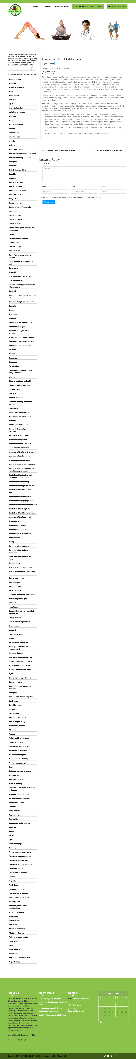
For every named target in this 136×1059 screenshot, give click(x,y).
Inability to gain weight (18, 598)
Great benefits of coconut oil (20, 416)
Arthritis (12, 141)
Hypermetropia (15, 586)
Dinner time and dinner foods (20, 322)
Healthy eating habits (17, 525)
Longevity (13, 630)
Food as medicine (16, 397)
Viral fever (13, 924)
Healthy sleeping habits (18, 529)
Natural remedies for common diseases (21, 687)
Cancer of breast (15, 211)
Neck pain (13, 692)
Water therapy (14, 949)
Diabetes (12, 318)
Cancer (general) (15, 203)
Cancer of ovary (15, 223)
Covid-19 (12, 272)
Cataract (12, 234)
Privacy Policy (73, 1009)
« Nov (100, 1022)
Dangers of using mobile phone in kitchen (22, 296)
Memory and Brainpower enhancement (18, 647)
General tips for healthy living (20, 412)
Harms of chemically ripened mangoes (20, 430)
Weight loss (13, 953)
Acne (11, 91)
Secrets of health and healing (20, 798)
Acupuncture (14, 95)
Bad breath (13, 166)
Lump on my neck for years (50, 998)
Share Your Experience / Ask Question (87, 6)
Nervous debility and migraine (21, 697)
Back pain (13, 161)
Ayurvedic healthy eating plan (21, 157)
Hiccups (12, 542)
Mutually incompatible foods (20, 669)
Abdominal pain (15, 79)
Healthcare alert (15, 521)
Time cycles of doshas (18, 872)
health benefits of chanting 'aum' (22, 452)
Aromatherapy (14, 137)
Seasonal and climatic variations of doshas (22, 789)
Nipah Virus (13, 701)
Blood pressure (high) (17, 190)
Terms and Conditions (76, 1011)
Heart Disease (14, 537)
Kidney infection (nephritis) (19, 622)
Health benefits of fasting (19, 481)
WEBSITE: (103, 187)
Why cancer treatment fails (19, 958)
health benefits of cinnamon (20, 456)
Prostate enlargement (17, 763)
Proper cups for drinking (18, 759)
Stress (11, 831)
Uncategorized (14, 901)
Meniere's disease (16, 653)
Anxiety (12, 128)
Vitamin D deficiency (17, 929)
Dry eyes (12, 349)
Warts (11, 945)
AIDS (11, 104)
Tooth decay (14, 885)
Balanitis (12, 174)
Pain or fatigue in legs (17, 721)
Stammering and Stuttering (19, 823)
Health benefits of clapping (19, 460)
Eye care (12, 393)
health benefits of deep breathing (22, 464)
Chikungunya (14, 242)
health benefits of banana (19, 448)
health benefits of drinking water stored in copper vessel (22, 469)
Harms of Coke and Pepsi (19, 435)
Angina (11, 120)
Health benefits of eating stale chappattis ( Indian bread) (21, 476)
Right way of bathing (17, 779)
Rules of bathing (15, 783)
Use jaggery (13, 916)
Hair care (12, 420)
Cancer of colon (15, 215)
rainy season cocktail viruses (50, 1008)
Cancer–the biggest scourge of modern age (21, 229)
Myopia (11, 674)
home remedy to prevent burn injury (21, 557)
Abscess (12, 83)
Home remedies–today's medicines (18, 551)
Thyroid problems (16, 868)
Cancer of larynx (15, 219)
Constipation (14, 268)
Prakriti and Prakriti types (19, 738)
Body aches (13, 199)
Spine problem (14, 815)
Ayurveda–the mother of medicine (22, 153)
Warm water (13, 941)
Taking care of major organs (20, 852)
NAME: (44, 187)
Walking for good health (18, 937)
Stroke (11, 835)
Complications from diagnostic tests (21, 262)
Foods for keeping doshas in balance (20, 402)
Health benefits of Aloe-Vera (20, 443)
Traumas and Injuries (17, 889)
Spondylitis (13, 819)
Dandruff (12, 291)
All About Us (46, 6)
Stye (10, 840)
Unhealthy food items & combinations (18, 907)
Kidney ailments (15, 617)
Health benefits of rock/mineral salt (23, 505)
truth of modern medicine (19, 897)
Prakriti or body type (17, 742)
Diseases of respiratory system (21, 341)
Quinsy (11, 767)
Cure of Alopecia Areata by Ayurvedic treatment (58, 151)
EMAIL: (73, 187)
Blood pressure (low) (17, 194)
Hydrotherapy (14, 582)
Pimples (12, 734)
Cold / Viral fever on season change (20, 256)
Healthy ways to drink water (20, 533)
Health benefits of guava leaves (21, 485)
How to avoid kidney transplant (21, 567)
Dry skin (12, 354)
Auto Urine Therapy (16, 149)
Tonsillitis (12, 881)
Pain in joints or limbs (17, 717)
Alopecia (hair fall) (16, 108)
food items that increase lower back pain (53, 1003)
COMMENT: (46, 163)
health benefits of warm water (20, 517)
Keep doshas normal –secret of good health (21, 612)
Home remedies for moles (19, 546)
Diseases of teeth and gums (20, 345)
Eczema (12, 377)
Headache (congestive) (18, 439)
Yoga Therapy (14, 962)
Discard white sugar (17, 326)
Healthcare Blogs (62, 6)
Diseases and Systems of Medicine (19, 332)
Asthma (12, 145)
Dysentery (13, 358)
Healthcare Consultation (117, 6)
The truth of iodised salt (18, 860)
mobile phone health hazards (20, 661)
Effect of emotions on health (20, 381)
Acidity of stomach (16, 87)
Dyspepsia (13, 362)
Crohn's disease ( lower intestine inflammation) (22, 285)
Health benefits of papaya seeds (22, 500)
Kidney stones (14, 626)
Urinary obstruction (16, 912)
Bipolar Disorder (15, 186)
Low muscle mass (16, 634)
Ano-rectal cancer (16, 124)
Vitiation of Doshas (16, 933)
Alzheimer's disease (17, 112)
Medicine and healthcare (18, 642)
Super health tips (15, 844)
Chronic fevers (15, 251)
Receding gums (15, 775)
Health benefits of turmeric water (22, 513)
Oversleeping (14, 713)
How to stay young (16, 578)
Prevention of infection (18, 750)
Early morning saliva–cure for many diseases (20, 371)
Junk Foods (13, 607)
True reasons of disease (18, 893)
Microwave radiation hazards (20, 657)
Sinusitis (12, 806)
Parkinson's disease (17, 726)
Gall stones (13, 408)
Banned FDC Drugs (16, 182)
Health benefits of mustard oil (20, 496)
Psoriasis (51, 64)
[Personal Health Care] (15, 10)
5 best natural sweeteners (49, 1011)
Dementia (12, 306)
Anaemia (12, 116)
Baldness (12, 178)
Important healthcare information (22, 594)
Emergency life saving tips (19, 385)
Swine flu (12, 848)
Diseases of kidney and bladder (21, 337)
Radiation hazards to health (20, 771)
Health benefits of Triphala (19, 509)
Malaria (11, 638)
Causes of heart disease (18, 238)
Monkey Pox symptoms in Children (53, 1015)
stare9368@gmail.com (81, 998)
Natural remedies (15, 682)
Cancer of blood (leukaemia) (20, 207)
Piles (11, 730)
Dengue (12, 310)
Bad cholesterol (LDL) (17, 170)
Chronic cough (15, 246)
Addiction (12, 100)
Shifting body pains (16, 802)
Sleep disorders (15, 811)
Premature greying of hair (19, 746)
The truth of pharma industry (20, 864)
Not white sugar (15, 705)
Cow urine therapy (16, 280)
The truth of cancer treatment (20, 856)
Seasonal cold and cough (19, 794)
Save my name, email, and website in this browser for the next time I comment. (72, 197)
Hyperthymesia (15, 590)
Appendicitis (14, 133)
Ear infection (14, 366)
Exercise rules (14, 389)
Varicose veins (14, 920)
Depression (13, 314)
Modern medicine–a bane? (19, 665)
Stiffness (12, 827)
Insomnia (12, 603)
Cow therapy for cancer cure (20, 276)
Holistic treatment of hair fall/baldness (110, 151)
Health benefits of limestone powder (20, 491)
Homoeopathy (14, 563)
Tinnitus (12, 877)
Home (35, 6)
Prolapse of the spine (17, 754)
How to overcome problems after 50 (22, 572)
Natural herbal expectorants (20, 678)
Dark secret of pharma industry (21, 302)
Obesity (12, 709)
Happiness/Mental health (18, 425)
